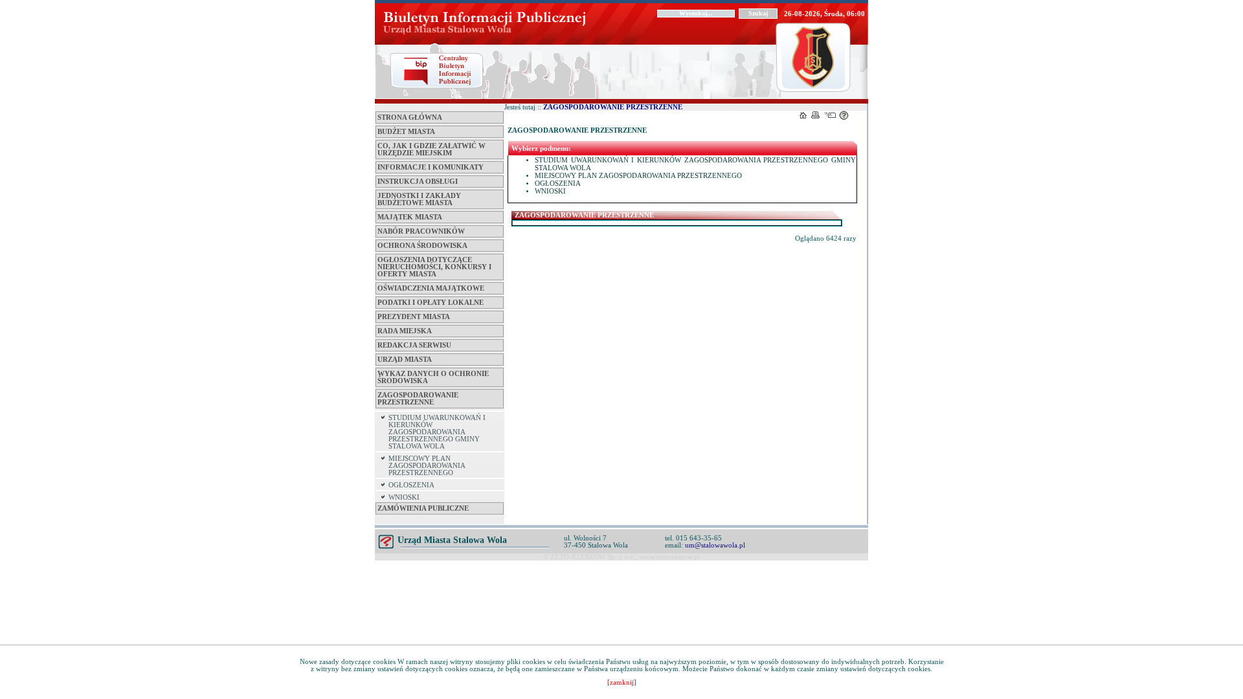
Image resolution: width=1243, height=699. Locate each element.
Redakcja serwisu (414, 345)
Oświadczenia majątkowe (430, 288)
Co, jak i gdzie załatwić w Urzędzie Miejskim (431, 149)
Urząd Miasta (404, 359)
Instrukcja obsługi (417, 181)
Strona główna (409, 117)
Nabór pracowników (421, 231)
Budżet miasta (406, 131)
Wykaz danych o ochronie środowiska (433, 377)
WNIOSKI (404, 497)
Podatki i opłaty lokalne (430, 302)
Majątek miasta (409, 217)
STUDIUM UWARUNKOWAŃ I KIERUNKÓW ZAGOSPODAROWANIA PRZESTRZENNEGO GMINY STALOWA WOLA (437, 432)
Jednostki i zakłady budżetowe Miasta (419, 199)
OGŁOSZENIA (411, 485)
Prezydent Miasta (413, 316)
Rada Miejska (404, 331)
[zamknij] (621, 682)
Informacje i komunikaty (430, 167)
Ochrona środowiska (422, 245)
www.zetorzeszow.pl (670, 556)
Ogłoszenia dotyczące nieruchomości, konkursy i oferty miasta (434, 267)
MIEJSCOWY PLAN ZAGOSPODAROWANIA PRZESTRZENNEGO (426, 465)
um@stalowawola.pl (715, 545)
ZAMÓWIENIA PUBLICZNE (423, 508)
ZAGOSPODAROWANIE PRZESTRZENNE (417, 399)
